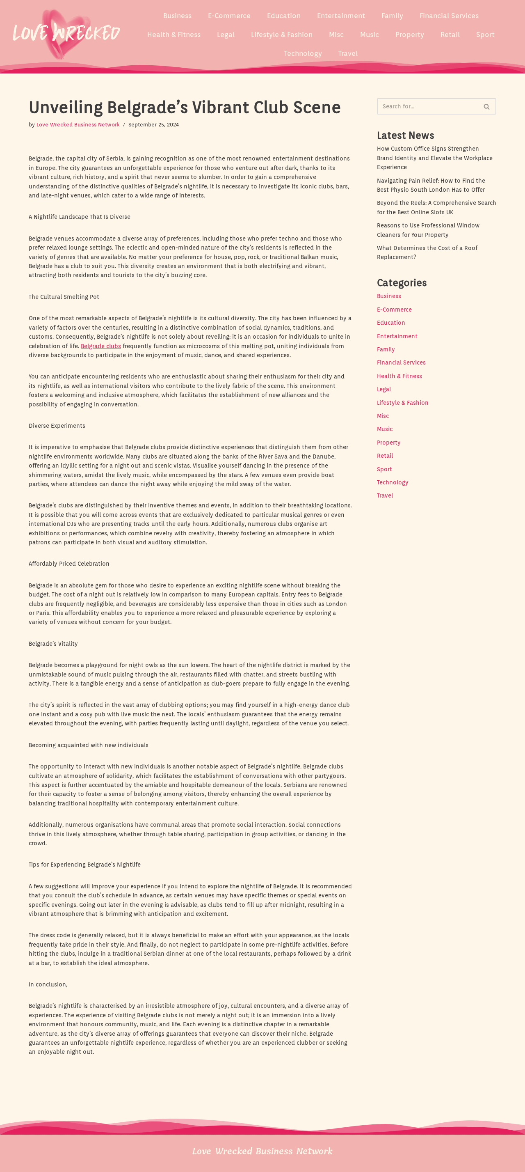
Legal (226, 34)
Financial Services (449, 15)
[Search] (487, 106)
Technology (303, 53)
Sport (485, 34)
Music (369, 34)
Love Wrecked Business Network (78, 125)
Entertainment (341, 15)
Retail (450, 34)
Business (177, 15)
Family (392, 15)
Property (409, 34)
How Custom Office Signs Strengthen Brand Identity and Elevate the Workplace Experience (435, 157)
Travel (348, 53)
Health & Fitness (174, 34)
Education (284, 15)
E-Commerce (229, 15)
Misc (336, 34)
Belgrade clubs (101, 346)
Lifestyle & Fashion (282, 34)
